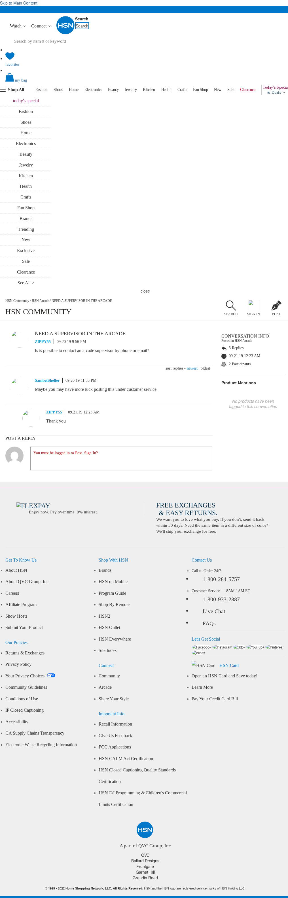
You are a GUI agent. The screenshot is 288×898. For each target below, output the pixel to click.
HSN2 (104, 616)
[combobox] (61, 41)
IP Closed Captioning (24, 710)
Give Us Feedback (115, 735)
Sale (230, 90)
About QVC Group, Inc (26, 581)
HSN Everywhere (115, 639)
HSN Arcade (40, 301)
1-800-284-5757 (221, 579)
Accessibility (16, 721)
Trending (26, 229)
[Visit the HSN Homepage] (65, 33)
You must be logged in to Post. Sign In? (65, 453)
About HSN (16, 570)
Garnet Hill (145, 872)
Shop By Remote (114, 604)
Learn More (202, 687)
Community (109, 676)
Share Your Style (114, 698)
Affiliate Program (21, 604)
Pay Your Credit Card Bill (215, 698)
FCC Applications (115, 747)
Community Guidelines (26, 687)
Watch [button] (16, 26)
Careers (12, 593)
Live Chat (214, 611)
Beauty (113, 90)
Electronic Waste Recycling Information (41, 744)
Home (74, 90)
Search (81, 19)
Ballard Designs (145, 860)
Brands (26, 218)
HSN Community (17, 301)
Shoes (58, 90)
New (217, 90)
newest (192, 368)
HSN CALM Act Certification (126, 758)
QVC (145, 855)
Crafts (182, 90)
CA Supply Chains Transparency (34, 733)
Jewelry (131, 90)
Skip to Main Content (18, 3)
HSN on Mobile (113, 581)
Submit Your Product (24, 627)
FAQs (209, 623)
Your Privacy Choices (25, 676)
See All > (26, 282)
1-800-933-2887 (221, 599)
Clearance (247, 90)
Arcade (105, 687)
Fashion (41, 90)
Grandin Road (145, 877)
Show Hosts (16, 616)
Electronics (93, 90)
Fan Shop (200, 90)
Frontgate (145, 866)
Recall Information (115, 724)
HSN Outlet (109, 627)
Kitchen (149, 90)
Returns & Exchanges (25, 653)
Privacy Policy (18, 664)
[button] (145, 82)
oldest (205, 368)
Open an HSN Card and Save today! (224, 676)
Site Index (108, 650)
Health (166, 90)
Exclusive (26, 250)
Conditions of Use (21, 698)
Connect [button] (39, 26)
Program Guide (112, 593)
